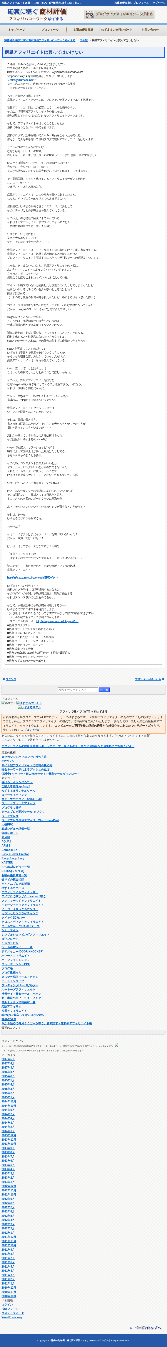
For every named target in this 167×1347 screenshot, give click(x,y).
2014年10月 (9, 1105)
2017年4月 (8, 1063)
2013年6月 (8, 1160)
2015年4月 (8, 1084)
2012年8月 (8, 1203)
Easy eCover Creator (15, 854)
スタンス (11, 679)
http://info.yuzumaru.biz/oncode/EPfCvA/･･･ (32, 577)
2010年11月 (9, 1292)
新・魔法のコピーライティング (21, 998)
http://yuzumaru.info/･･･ (23, 80)
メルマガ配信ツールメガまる (20, 977)
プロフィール (141, 2)
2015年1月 (8, 1097)
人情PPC (7, 824)
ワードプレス (10, 816)
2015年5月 (8, 1080)
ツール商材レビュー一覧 (17, 947)
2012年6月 (8, 1211)
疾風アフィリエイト (14, 1010)
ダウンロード (10, 938)
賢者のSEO (9, 1019)
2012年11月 (9, 1190)
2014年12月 (9, 1101)
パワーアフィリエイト (16, 955)
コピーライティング (14, 794)
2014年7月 (8, 1114)
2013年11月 (9, 1139)
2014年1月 (8, 1131)
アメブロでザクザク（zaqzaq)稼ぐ (24, 896)
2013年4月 (8, 1169)
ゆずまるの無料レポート (116, 29)
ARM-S (6, 845)
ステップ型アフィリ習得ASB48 (22, 799)
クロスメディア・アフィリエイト (23, 921)
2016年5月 (8, 1072)
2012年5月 (8, 1215)
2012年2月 (8, 1228)
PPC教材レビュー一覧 (16, 866)
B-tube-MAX (9, 850)
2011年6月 (8, 1262)
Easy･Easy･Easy (13, 858)
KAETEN (7, 862)
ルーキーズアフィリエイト (18, 989)
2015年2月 (8, 1093)
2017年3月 (8, 1067)
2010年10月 (9, 1296)
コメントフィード (13, 1313)
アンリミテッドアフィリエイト (21, 900)
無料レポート (10, 833)
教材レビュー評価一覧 (16, 828)
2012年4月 (8, 1220)
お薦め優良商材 (123, 2)
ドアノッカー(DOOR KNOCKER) (22, 951)
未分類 (84, 40)
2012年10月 (9, 1194)
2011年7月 (8, 1258)
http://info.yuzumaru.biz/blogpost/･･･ (57, 621)
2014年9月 (8, 1110)
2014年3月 (8, 1122)
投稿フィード (10, 1309)
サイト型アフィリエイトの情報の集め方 (27, 765)
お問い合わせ (150, 29)
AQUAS (7, 841)
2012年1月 (8, 1232)
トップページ (157, 2)
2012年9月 (8, 1199)
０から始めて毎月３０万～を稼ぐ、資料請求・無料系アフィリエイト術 (47, 1023)
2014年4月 (8, 1118)
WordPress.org (12, 1317)
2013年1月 (8, 1182)
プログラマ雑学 (11, 807)
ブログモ (7, 968)
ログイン (7, 1304)
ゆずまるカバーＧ (13, 888)
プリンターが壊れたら (148, 679)
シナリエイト (10, 930)
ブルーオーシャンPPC (16, 964)
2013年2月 (8, 1177)
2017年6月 (8, 1059)
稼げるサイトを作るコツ (17, 782)
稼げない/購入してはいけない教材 (23, 1014)
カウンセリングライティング (20, 913)
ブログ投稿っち (11, 972)
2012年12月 (9, 1186)
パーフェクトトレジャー (17, 960)
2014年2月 (8, 1126)
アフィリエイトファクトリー (20, 892)
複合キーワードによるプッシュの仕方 (26, 769)
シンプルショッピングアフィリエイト (26, 934)
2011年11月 (9, 1241)
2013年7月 (8, 1156)
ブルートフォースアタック (18, 803)
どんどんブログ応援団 (16, 883)
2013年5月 (8, 1165)
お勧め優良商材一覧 (14, 875)
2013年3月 (8, 1173)
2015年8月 (8, 1076)
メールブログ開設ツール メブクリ (23, 811)
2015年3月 (8, 1088)
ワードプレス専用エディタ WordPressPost (30, 820)
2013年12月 (9, 1135)
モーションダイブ (13, 981)
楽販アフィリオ (11, 1006)
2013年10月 (9, 1143)
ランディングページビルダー (20, 985)
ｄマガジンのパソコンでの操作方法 (24, 756)
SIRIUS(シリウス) (13, 871)
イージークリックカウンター (20, 909)
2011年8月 (8, 1253)
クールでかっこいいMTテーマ (21, 926)
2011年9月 (8, 1249)
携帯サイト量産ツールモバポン (21, 993)
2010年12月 (9, 1287)
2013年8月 (8, 1152)
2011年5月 (8, 1266)
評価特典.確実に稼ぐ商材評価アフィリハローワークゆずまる (39, 40)
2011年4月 (8, 1270)
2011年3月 (8, 1275)
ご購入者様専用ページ (16, 786)
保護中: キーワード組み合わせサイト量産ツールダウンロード (41, 773)
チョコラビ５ (10, 943)
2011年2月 (8, 1279)
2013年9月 (8, 1148)
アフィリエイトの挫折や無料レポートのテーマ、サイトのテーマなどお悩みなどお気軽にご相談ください (68, 746)
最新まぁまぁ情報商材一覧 (18, 1002)
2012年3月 (8, 1224)
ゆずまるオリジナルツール (18, 790)
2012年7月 (8, 1207)
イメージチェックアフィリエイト (23, 904)
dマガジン (8, 761)
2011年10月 (9, 1245)
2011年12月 (9, 1236)
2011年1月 (8, 1283)
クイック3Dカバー (13, 917)
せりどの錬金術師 (13, 879)
